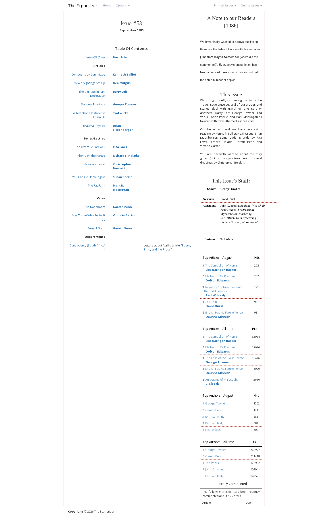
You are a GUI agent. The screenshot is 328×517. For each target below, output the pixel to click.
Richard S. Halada (126, 156)
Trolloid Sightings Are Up (88, 83)
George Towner (124, 104)
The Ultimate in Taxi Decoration (92, 94)
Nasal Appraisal (94, 164)
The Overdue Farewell (90, 147)
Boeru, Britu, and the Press (167, 247)
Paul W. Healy (216, 295)
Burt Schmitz (123, 57)
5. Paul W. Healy (212, 476)
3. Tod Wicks (210, 463)
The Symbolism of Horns (221, 265)
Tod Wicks (120, 113)
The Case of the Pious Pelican (225, 358)
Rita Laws (120, 147)
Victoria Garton (124, 215)
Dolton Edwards (218, 280)
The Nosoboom (94, 207)
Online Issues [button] (250, 5)
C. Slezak (212, 384)
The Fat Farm (96, 185)
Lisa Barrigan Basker (221, 270)
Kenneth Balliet (124, 74)
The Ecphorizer (82, 5)
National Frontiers (93, 104)
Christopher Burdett (122, 166)
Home (107, 5)
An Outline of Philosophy (221, 379)
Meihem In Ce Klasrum (220, 276)
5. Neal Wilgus (211, 430)
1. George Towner (214, 403)
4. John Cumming (213, 469)
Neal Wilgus (122, 83)
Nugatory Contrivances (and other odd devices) (222, 289)
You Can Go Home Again (88, 177)
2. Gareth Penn (212, 410)
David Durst (215, 306)
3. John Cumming (213, 416)
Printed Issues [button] (224, 5)
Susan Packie (122, 177)
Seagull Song (96, 228)
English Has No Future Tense (224, 312)
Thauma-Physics (94, 126)
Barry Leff (120, 92)
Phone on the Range (91, 156)
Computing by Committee (88, 74)
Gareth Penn (122, 207)
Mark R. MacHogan (121, 187)
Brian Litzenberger (123, 128)
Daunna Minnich (218, 317)
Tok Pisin (211, 302)
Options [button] (121, 5)
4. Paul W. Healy (212, 423)
